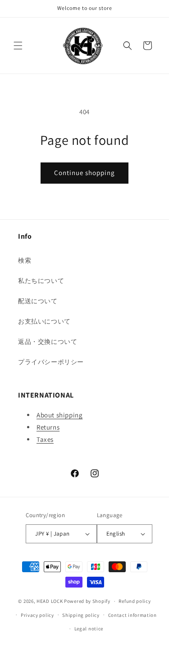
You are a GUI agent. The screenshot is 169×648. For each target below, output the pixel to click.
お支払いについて (44, 321)
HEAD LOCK (50, 601)
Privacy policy (37, 615)
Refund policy (135, 601)
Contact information (132, 615)
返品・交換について (47, 342)
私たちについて (41, 281)
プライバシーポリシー (51, 362)
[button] (18, 46)
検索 (24, 260)
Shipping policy (81, 615)
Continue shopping (84, 172)
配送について (38, 301)
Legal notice (88, 628)
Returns (48, 427)
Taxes (45, 439)
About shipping (59, 415)
